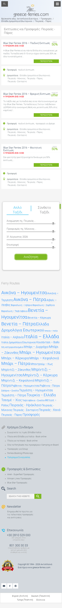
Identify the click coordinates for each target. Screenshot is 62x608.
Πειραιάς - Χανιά (49, 410)
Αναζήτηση (31, 257)
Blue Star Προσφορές (17, 482)
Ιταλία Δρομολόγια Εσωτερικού (18, 342)
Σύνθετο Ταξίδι (44, 210)
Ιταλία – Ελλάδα (41, 336)
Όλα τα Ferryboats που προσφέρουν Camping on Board (33, 445)
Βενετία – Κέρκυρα (39, 317)
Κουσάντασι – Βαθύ (48, 342)
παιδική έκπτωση (26, 70)
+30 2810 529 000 (18, 535)
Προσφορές (31, 415)
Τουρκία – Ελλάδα (41, 395)
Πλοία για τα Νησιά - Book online (22, 440)
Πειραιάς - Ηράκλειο (25, 405)
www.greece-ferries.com (38, 567)
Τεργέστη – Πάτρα (13, 395)
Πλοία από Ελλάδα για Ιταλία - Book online (26, 436)
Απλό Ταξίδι (17, 210)
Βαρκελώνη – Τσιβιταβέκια (14, 311)
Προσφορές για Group (17, 449)
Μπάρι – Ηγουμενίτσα (39, 352)
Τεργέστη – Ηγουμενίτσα (36, 390)
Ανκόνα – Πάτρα (29, 299)
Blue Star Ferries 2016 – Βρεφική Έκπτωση (26, 93)
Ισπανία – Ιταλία (51, 331)
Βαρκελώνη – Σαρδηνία (44, 305)
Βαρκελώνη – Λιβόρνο (21, 305)
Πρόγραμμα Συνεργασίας (18, 457)
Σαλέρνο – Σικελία (10, 390)
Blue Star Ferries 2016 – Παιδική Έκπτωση (26, 43)
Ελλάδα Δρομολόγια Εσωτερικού (35, 75)
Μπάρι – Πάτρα (15, 363)
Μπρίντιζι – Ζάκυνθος (16, 369)
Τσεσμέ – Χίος (11, 400)
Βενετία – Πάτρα (18, 324)
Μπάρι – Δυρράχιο (36, 346)
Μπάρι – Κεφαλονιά (44, 358)
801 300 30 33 (18, 545)
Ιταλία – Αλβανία (12, 337)
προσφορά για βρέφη (45, 123)
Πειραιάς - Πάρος (34, 78)
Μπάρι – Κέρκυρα (15, 358)
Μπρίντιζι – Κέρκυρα (40, 375)
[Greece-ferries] (31, 8)
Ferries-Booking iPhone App (20, 453)
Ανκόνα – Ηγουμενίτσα (24, 292)
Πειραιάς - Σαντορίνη (17, 81)
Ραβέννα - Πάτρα (50, 385)
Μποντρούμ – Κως (42, 364)
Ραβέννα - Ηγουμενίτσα (25, 385)
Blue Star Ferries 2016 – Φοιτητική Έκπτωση (22, 149)
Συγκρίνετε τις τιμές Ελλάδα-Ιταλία (24, 432)
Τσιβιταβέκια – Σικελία (33, 400)
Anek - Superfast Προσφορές (20, 474)
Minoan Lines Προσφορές (19, 478)
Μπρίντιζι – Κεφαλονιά (17, 380)
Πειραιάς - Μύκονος (16, 78)
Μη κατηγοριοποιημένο (12, 347)
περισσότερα (46, 61)
